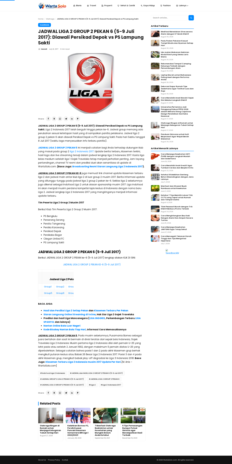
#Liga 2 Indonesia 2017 (111, 385)
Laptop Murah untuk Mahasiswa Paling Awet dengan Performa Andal (176, 77)
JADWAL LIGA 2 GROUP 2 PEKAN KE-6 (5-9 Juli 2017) (92, 264)
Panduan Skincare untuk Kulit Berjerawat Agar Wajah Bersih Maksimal (175, 136)
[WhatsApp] (60, 118)
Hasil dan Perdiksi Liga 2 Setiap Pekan (66, 310)
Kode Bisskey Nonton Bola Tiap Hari (65, 329)
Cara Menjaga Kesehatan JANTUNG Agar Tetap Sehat (174, 228)
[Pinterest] (77, 118)
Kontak (65, 460)
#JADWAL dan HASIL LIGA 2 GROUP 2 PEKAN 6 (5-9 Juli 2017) (96, 373)
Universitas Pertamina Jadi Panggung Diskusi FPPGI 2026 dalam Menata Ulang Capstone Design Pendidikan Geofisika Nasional (176, 111)
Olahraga (50, 19)
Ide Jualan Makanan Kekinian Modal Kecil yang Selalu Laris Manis (175, 54)
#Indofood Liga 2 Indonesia (52, 373)
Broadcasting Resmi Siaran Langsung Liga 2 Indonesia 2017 (107, 166)
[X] (54, 118)
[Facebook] (48, 118)
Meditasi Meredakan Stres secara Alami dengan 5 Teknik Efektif (177, 33)
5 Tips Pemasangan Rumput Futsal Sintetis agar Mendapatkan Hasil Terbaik (132, 430)
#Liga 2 (92, 385)
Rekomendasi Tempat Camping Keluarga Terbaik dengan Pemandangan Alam (176, 66)
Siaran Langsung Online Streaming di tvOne (70, 314)
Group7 (72, 293)
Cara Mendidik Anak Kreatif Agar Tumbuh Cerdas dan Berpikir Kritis (177, 166)
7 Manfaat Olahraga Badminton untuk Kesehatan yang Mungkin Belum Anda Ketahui (105, 430)
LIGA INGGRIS (97, 318)
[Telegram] (66, 118)
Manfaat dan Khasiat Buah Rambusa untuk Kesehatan (174, 187)
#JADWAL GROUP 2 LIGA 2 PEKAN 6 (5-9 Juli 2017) (62, 379)
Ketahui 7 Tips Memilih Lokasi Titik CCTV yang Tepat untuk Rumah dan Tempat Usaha (177, 197)
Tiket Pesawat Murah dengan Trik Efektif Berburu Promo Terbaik (177, 208)
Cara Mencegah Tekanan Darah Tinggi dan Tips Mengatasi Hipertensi (176, 238)
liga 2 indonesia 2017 (82, 151)
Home (41, 19)
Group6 (60, 293)
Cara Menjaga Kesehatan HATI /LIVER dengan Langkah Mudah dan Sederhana (175, 156)
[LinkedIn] (71, 118)
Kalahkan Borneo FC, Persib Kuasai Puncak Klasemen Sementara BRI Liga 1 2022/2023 (78, 430)
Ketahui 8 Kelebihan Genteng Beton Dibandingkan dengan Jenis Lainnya (177, 177)
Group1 (48, 286)
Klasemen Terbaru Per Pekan (111, 310)
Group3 (72, 286)
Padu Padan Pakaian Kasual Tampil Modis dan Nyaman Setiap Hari (177, 43)
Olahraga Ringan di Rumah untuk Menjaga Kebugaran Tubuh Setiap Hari (50, 429)
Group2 (60, 286)
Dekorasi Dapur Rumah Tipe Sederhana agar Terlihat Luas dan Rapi (177, 88)
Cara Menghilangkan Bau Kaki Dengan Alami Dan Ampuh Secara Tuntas (177, 218)
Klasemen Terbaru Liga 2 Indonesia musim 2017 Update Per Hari (83, 362)
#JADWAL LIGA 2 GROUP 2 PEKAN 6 (104, 379)
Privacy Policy (54, 460)
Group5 (48, 293)
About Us (42, 460)
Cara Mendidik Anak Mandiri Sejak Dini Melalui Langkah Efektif (177, 99)
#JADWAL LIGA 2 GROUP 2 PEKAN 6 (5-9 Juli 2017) (62, 385)
